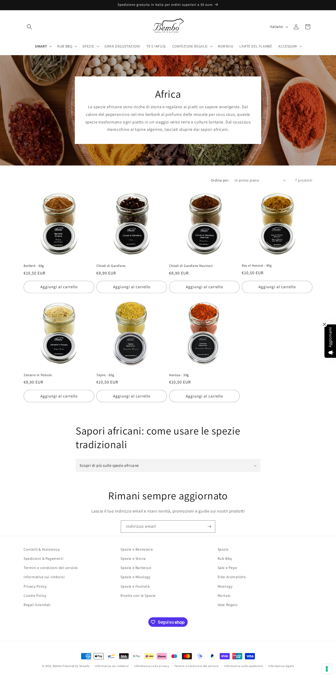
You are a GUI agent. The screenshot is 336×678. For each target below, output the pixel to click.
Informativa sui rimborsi (44, 577)
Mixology (225, 586)
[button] (29, 27)
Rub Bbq (225, 558)
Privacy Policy (35, 586)
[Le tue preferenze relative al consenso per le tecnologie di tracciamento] (327, 669)
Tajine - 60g (105, 375)
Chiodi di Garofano (111, 266)
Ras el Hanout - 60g (257, 265)
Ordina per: (220, 180)
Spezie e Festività (135, 586)
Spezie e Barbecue (135, 567)
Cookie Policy (35, 595)
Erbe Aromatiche (232, 577)
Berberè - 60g (34, 266)
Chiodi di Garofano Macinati (191, 266)
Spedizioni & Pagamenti (43, 558)
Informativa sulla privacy (151, 666)
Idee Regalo (228, 604)
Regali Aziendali (37, 604)
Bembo (57, 666)
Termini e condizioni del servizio (51, 567)
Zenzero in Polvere (38, 375)
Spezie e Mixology (135, 577)
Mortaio (224, 595)
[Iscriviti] (209, 526)
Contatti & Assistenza (42, 549)
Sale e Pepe (227, 567)
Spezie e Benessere (136, 549)
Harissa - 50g (179, 375)
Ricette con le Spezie (138, 595)
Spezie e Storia (132, 558)
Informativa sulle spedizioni (243, 666)
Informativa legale (281, 666)
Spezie (223, 549)
